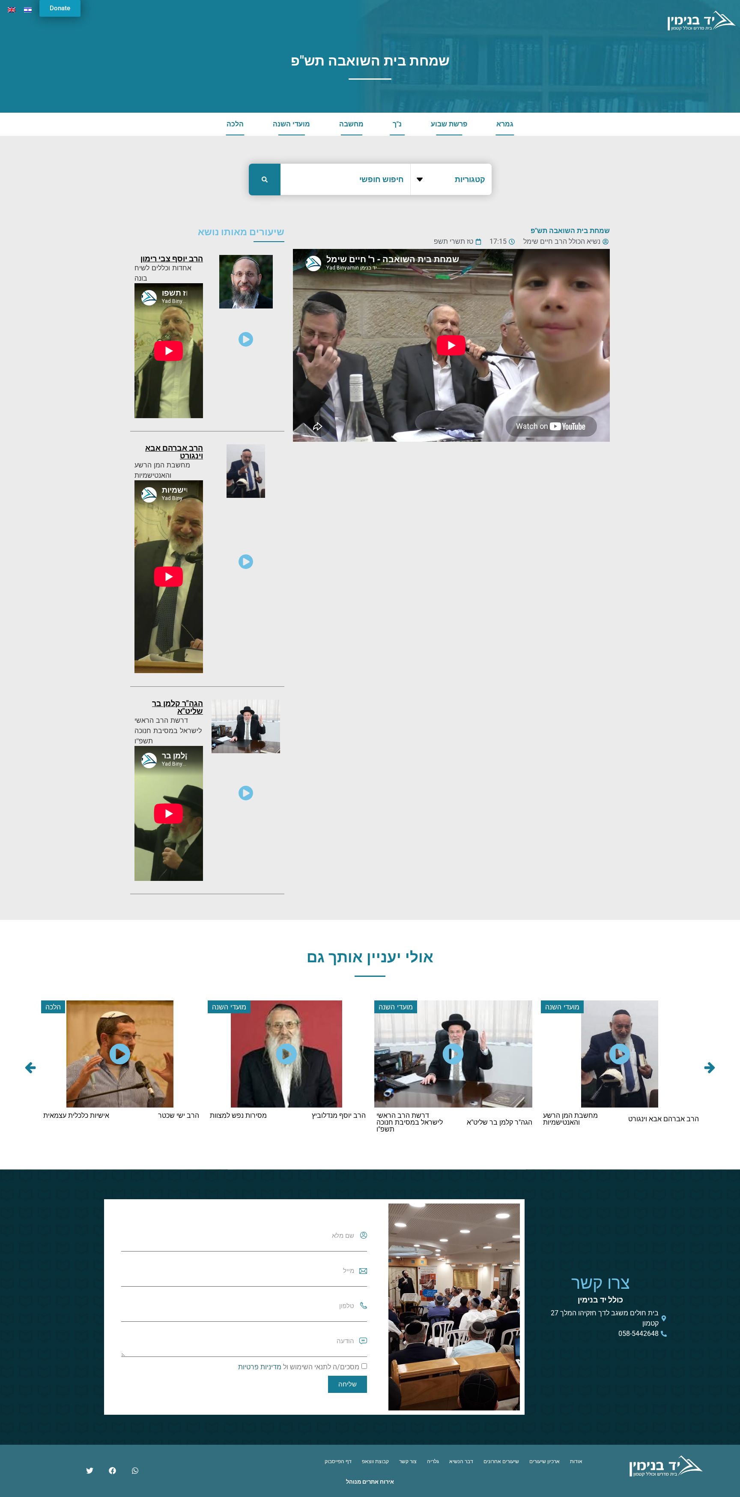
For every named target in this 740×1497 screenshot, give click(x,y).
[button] (30, 1067)
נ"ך (397, 124)
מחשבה (351, 124)
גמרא (504, 124)
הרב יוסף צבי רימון (171, 258)
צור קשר (408, 1461)
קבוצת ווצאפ (375, 1461)
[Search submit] (264, 179)
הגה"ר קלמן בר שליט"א (177, 707)
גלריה (433, 1461)
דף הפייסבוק (338, 1461)
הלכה (235, 124)
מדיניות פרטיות (259, 1367)
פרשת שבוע (449, 124)
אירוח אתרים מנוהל (370, 1482)
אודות (576, 1461)
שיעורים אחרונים (501, 1461)
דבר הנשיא (461, 1461)
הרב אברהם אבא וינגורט (174, 451)
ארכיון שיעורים (544, 1461)
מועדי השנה (291, 124)
